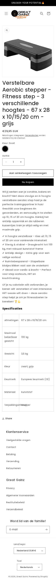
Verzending (12, 461)
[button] (6, 13)
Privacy (10, 488)
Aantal (5, 155)
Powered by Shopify (38, 576)
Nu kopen (28, 182)
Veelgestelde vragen (18, 440)
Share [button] (8, 418)
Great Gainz (22, 576)
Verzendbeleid (14, 509)
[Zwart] (5, 149)
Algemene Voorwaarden (20, 495)
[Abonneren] (46, 529)
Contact (11, 447)
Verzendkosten (31, 135)
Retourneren (13, 468)
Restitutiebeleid (15, 502)
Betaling (11, 454)
